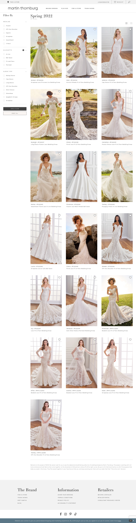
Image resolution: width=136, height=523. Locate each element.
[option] (46, 56)
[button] (23, 50)
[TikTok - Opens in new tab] (75, 514)
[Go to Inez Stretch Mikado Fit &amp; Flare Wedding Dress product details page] (81, 52)
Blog (19, 503)
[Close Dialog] (133, 521)
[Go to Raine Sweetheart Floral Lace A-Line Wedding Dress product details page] (46, 176)
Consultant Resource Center (109, 500)
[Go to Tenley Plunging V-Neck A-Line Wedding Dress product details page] (117, 176)
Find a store (22, 495)
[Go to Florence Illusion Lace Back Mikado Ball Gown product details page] (81, 176)
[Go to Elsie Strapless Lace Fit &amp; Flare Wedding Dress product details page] (117, 362)
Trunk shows (22, 497)
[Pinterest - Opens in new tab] (70, 514)
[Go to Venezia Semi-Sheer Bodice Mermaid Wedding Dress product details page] (81, 300)
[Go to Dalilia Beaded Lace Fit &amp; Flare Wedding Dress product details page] (81, 362)
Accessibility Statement (67, 503)
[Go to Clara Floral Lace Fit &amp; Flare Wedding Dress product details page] (81, 238)
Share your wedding (65, 495)
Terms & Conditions (65, 497)
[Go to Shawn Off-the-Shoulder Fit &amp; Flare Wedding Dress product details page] (117, 238)
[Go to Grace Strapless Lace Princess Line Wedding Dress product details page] (46, 52)
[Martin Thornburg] (23, 8)
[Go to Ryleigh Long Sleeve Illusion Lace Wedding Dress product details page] (46, 114)
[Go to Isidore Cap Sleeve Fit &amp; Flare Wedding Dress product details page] (117, 52)
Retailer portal (104, 497)
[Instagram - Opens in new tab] (65, 514)
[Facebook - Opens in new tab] (60, 514)
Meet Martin (22, 500)
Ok (130, 520)
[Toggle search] (129, 2)
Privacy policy (63, 500)
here (119, 521)
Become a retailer (104, 495)
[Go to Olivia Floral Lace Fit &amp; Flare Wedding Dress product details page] (81, 114)
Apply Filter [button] (15, 108)
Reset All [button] (15, 113)
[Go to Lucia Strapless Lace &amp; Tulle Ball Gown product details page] (46, 238)
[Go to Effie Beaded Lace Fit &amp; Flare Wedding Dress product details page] (46, 362)
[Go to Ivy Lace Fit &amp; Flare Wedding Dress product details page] (46, 300)
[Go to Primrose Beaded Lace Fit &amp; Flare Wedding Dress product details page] (117, 300)
